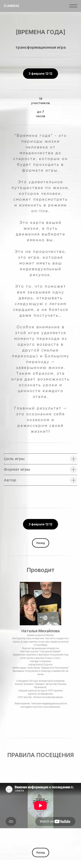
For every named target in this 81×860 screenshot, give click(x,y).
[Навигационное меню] (73, 6)
